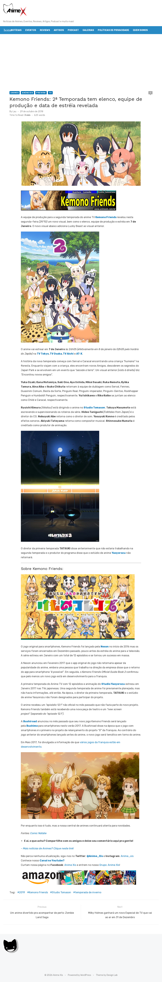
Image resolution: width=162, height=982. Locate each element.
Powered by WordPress (79, 975)
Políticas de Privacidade (113, 30)
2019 (22, 892)
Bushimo (32, 725)
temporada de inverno (88, 892)
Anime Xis (70, 864)
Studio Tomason (61, 892)
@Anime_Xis (95, 856)
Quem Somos (140, 30)
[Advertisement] (81, 62)
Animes (14, 93)
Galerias (88, 30)
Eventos (30, 30)
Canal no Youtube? (52, 860)
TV (50, 93)
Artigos (59, 30)
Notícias (16, 30)
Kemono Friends (105, 217)
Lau (14, 111)
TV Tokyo (43, 353)
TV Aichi (68, 353)
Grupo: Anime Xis (109, 864)
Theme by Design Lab (107, 975)
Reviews (45, 30)
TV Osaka (56, 353)
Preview (41, 93)
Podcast (73, 30)
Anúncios (27, 93)
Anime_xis (127, 856)
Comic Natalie (38, 833)
